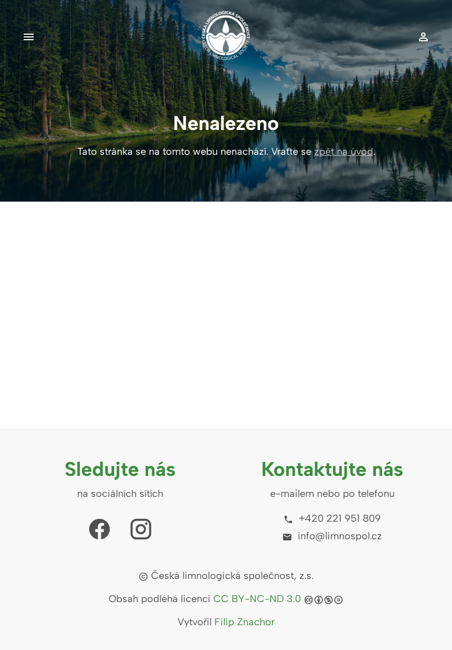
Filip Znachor (244, 622)
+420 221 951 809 (338, 518)
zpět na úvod (343, 151)
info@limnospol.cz (338, 536)
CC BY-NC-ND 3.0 (257, 599)
